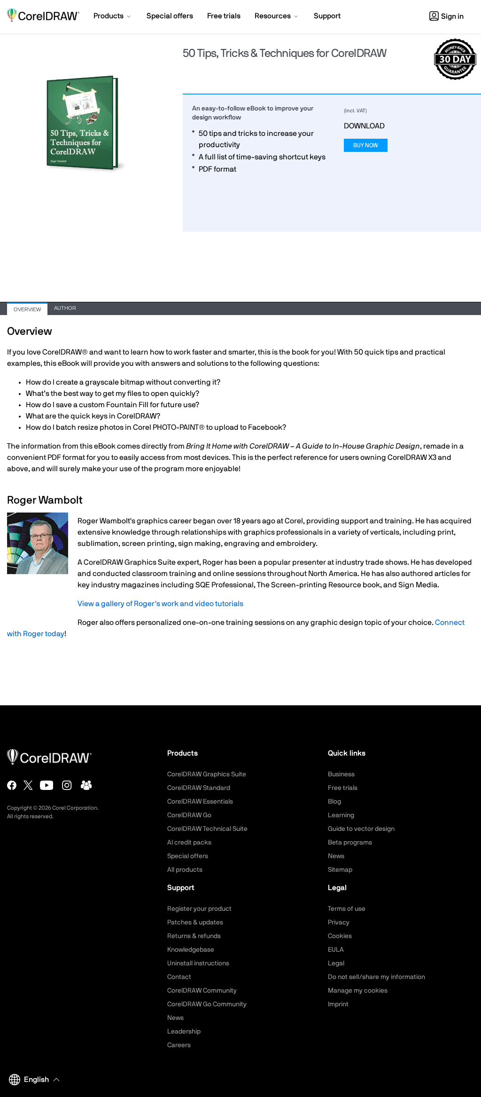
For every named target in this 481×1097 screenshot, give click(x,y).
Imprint (338, 1004)
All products (184, 870)
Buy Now (365, 145)
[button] (113, 17)
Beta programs (350, 842)
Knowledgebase (190, 950)
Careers (179, 1045)
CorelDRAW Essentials (200, 801)
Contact (179, 977)
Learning (341, 815)
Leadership (184, 1031)
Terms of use (346, 909)
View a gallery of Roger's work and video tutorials (160, 604)
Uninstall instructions (198, 963)
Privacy (338, 922)
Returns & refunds (194, 936)
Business (341, 774)
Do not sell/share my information (376, 977)
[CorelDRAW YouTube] (47, 785)
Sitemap (340, 870)
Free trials (342, 788)
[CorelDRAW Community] (86, 785)
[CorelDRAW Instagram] (67, 785)
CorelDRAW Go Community (207, 1004)
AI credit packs (189, 842)
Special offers (187, 856)
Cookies (340, 936)
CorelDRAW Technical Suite (207, 829)
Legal (336, 963)
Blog (334, 801)
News (336, 856)
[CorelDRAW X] (28, 785)
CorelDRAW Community (202, 990)
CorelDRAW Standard (198, 788)
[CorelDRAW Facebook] (11, 785)
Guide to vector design (361, 829)
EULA (336, 950)
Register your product (199, 909)
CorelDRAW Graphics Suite (206, 774)
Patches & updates (195, 922)
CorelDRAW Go (189, 815)
